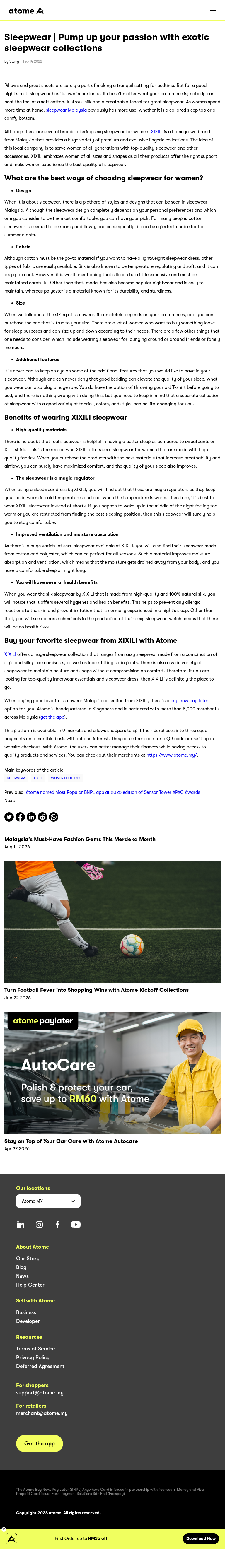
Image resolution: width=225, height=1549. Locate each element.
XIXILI (157, 131)
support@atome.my (40, 1393)
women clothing (65, 778)
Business (26, 1312)
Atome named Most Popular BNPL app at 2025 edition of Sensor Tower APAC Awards (113, 792)
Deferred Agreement (40, 1366)
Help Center (30, 1285)
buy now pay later (189, 700)
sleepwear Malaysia (66, 110)
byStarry (11, 61)
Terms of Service (35, 1349)
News (22, 1276)
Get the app (39, 1443)
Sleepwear (16, 778)
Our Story (28, 1258)
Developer (28, 1321)
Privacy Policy (33, 1357)
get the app (52, 717)
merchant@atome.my (42, 1413)
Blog (21, 1267)
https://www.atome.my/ (171, 755)
